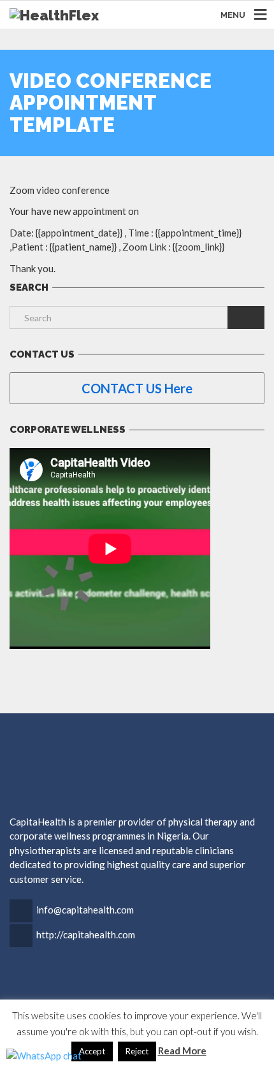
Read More (182, 1050)
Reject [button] (137, 1051)
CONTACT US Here (137, 388)
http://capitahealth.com (85, 934)
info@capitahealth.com (85, 909)
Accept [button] (92, 1051)
